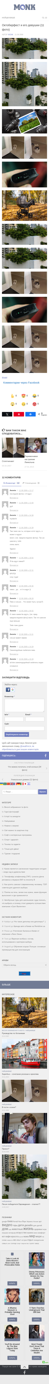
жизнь (28, 1228)
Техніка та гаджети (12, 844)
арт (40, 1221)
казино (30, 1233)
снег (8, 1243)
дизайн (28, 1225)
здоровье (38, 1229)
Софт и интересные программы (18, 835)
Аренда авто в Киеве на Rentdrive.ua (29, 926)
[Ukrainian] (1, 783)
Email (28, 714)
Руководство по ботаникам (13, 1033)
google (4, 1221)
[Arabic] (5, 783)
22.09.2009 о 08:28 (26, 598)
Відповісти (14, 498)
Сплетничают (8, 461)
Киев (10, 1221)
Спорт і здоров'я (11, 840)
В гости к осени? (9, 1107)
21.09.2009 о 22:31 (26, 570)
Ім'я (7, 714)
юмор (37, 1243)
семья (4, 1243)
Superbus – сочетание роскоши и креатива (20, 1074)
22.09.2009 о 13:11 (26, 634)
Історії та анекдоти (12, 816)
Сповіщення (32, 483)
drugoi (4, 377)
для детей (37, 1225)
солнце (13, 1243)
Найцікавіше (8, 18)
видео (7, 1225)
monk (10, 35)
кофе (8, 1236)
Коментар (10, 696)
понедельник (39, 1240)
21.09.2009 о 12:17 (26, 490)
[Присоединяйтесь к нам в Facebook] (45, 755)
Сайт (7, 724)
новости (10, 1240)
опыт (18, 1240)
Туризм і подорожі (12, 853)
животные (17, 1229)
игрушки (5, 1233)
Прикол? (5, 1149)
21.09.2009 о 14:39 (26, 528)
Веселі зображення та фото (16, 807)
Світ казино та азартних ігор (16, 830)
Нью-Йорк (22, 1221)
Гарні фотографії (11, 812)
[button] (8, 691)
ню (14, 1239)
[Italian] (22, 783)
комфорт (41, 1233)
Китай (15, 1221)
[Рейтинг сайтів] (24, 975)
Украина (30, 1221)
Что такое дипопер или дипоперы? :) (30, 921)
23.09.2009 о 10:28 (26, 659)
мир (32, 1236)
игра (44, 1229)
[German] (18, 783)
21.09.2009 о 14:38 (26, 515)
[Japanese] (25, 783)
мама (26, 1236)
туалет (31, 1243)
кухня (21, 1236)
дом (5, 1228)
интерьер (12, 1233)
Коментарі (12, 483)
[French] (15, 783)
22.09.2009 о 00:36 (26, 586)
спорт (19, 1243)
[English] (12, 783)
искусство (21, 1232)
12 (46, 18)
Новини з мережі (11, 826)
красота (15, 1236)
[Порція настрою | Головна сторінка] (24, 7)
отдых (30, 1240)
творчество (25, 1243)
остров (24, 1240)
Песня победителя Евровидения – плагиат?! (21, 1204)
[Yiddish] (29, 783)
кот (3, 1236)
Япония (35, 1221)
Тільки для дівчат (11, 849)
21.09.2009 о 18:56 (26, 558)
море (39, 1236)
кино (35, 1233)
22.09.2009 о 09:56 (26, 611)
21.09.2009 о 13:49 (26, 503)
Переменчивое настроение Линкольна (31, 459)
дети (21, 1225)
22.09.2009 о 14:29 (26, 647)
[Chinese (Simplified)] (8, 783)
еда (10, 1229)
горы (15, 1225)
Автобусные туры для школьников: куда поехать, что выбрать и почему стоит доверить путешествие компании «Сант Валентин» (24, 903)
